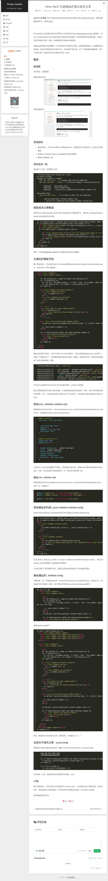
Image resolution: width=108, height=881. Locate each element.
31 (35, 329)
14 (35, 199)
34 (35, 334)
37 (35, 340)
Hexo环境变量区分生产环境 (13, 129)
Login (89, 851)
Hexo (66, 801)
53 (35, 727)
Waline (97, 868)
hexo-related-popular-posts (82, 34)
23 (35, 314)
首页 (7, 15)
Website (82, 829)
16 (35, 301)
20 (35, 308)
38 (35, 342)
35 (35, 336)
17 (35, 303)
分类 (7, 31)
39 (35, 344)
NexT (72, 801)
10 (35, 191)
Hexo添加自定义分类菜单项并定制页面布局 (18, 124)
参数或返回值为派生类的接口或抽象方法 (48, 809)
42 (35, 707)
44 (35, 711)
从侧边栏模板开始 (10, 72)
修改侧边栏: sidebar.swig (12, 87)
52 (35, 726)
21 (35, 310)
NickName (39, 829)
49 (35, 720)
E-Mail (60, 829)
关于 (7, 42)
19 (35, 306)
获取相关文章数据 (10, 69)
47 (35, 716)
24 (35, 316)
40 (35, 345)
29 (35, 325)
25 (35, 318)
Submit (97, 851)
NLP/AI (8, 19)
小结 (5, 93)
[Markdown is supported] (37, 851)
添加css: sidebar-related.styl (13, 74)
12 (35, 195)
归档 (7, 35)
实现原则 (8, 62)
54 (35, 729)
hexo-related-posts (84, 18)
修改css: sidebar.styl (12, 77)
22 (35, 312)
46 (35, 714)
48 (35, 718)
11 (35, 193)
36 (35, 338)
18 (35, 305)
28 (35, 323)
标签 (7, 27)
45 (35, 713)
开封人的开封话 (95, 809)
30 (35, 327)
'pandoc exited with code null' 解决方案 (17, 132)
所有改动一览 (10, 65)
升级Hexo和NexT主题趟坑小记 (14, 122)
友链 (7, 38)
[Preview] (43, 851)
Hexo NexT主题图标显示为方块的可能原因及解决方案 (21, 127)
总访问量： (72, 877)
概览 (5, 56)
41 (35, 347)
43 (35, 709)
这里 (51, 21)
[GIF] (40, 851)
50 (35, 722)
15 (35, 201)
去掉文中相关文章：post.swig (14, 90)
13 (35, 197)
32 (35, 331)
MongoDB (9, 23)
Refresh (68, 863)
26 (35, 319)
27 (35, 321)
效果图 (8, 59)
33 (35, 332)
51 (35, 724)
